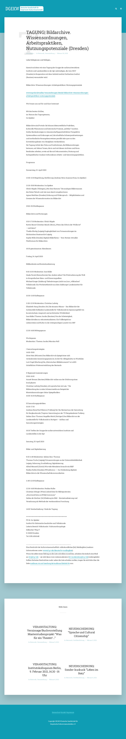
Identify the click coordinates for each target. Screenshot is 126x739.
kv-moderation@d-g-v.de (78, 557)
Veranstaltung (50, 53)
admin (31, 53)
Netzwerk (41, 53)
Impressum (70, 712)
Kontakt (63, 712)
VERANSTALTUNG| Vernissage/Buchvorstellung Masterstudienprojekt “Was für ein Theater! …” (44, 632)
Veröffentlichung (78, 640)
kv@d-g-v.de (33, 557)
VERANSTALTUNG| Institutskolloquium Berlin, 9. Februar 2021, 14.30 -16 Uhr (44, 669)
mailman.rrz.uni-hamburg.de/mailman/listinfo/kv (50, 563)
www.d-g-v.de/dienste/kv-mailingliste (57, 550)
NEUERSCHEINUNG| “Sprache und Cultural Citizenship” (81, 632)
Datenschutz (56, 712)
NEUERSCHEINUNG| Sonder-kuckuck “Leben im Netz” (81, 669)
